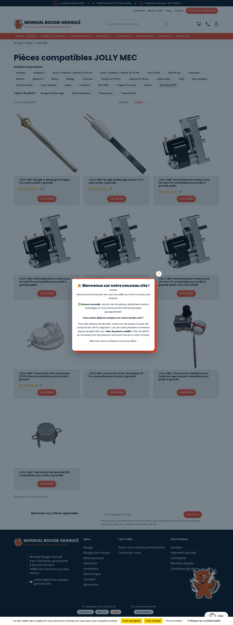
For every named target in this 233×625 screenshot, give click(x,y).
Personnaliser (174, 621)
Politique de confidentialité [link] (204, 621)
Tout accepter (131, 621)
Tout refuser (153, 621)
